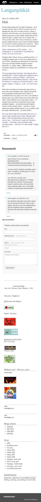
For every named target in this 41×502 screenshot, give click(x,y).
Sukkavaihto (8, 372)
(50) (10, 427)
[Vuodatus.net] (9, 496)
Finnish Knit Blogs (19, 286)
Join (5, 288)
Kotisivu (14, 244)
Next (19, 288)
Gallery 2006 (11, 452)
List (9, 288)
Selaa (21, 2)
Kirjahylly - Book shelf (14, 459)
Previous (14, 288)
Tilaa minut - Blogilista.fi (11, 296)
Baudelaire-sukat (12, 445)
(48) (10, 434)
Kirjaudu (36, 2)
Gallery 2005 (11, 450)
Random (25, 288)
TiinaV (10, 156)
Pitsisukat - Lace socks (14, 466)
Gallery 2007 (11, 455)
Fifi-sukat (10, 448)
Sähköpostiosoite (15, 236)
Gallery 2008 (11, 457)
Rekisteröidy (28, 2)
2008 (8, 443)
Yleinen (14, 138)
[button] (17, 2)
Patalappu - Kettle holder (15, 464)
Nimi (6, 229)
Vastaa (8, 193)
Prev (5, 342)
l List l (10, 342)
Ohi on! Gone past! (13, 461)
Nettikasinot (13, 2)
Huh (5, 22)
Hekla (9, 198)
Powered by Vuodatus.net (31, 499)
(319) (10, 429)
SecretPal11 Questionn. (14, 468)
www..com (9, 408)
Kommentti (7, 251)
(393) (10, 431)
